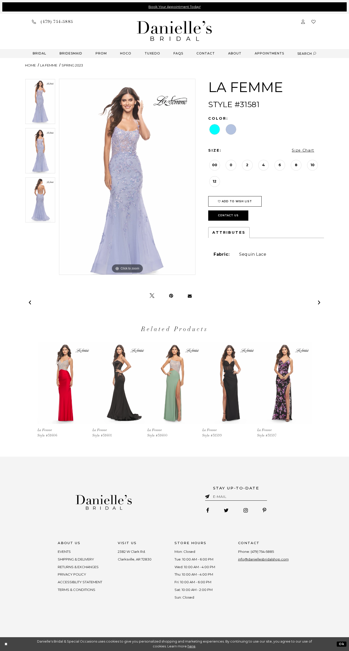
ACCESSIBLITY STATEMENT (80, 582)
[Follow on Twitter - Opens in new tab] (226, 510)
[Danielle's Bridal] (174, 30)
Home (30, 65)
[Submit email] (208, 495)
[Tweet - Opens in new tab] (152, 296)
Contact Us (228, 215)
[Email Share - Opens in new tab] (189, 295)
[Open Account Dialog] (303, 21)
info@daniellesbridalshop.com (263, 559)
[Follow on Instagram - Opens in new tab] (245, 510)
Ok (341, 644)
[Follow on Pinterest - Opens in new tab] (264, 510)
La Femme (48, 65)
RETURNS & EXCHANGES (78, 567)
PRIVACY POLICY (72, 574)
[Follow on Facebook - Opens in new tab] (207, 510)
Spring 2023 (72, 65)
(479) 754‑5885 (262, 551)
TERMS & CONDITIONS (76, 590)
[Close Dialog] (6, 644)
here (191, 646)
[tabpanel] (40, 103)
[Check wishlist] (313, 21)
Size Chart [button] (303, 150)
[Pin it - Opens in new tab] (171, 295)
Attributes (229, 232)
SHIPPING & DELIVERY (76, 559)
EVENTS (64, 551)
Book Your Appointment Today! (174, 7)
